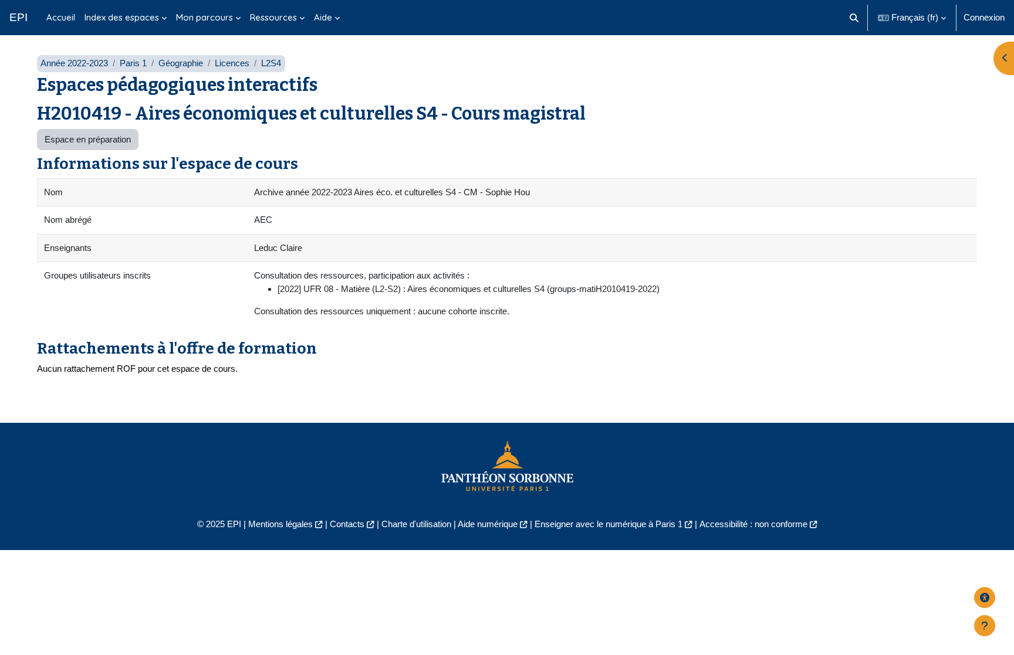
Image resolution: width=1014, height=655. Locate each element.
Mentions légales (280, 524)
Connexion (984, 17)
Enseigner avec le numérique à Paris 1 (608, 524)
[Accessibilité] (984, 597)
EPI (18, 17)
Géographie (180, 63)
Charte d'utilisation (416, 524)
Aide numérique (488, 524)
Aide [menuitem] (323, 17)
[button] (855, 17)
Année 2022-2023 (74, 63)
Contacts (347, 524)
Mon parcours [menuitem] (204, 17)
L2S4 (271, 63)
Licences (232, 63)
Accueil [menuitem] (60, 17)
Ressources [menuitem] (273, 17)
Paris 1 (133, 63)
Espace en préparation (88, 139)
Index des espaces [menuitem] (121, 17)
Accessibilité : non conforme (753, 524)
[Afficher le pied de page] (984, 625)
